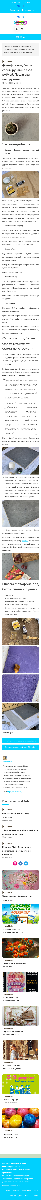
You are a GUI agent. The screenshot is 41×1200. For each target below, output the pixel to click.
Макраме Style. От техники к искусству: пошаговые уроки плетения (16, 851)
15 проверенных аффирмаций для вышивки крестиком (12, 999)
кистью (25, 541)
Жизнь (27, 1196)
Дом (20, 1196)
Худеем (16, 1190)
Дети (36, 1190)
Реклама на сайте (10, 1170)
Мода (8, 1190)
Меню (19, 37)
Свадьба (12, 1196)
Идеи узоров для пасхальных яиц (10, 1135)
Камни (18, 10)
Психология (26, 1190)
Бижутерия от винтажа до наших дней (15, 965)
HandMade (7, 62)
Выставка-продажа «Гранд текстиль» (11, 1101)
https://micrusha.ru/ (14, 792)
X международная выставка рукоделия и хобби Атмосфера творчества (13, 931)
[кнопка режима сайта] (17, 29)
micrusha (7, 761)
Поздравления (28, 10)
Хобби (35, 1196)
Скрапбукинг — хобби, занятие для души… (13, 1033)
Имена (12, 10)
